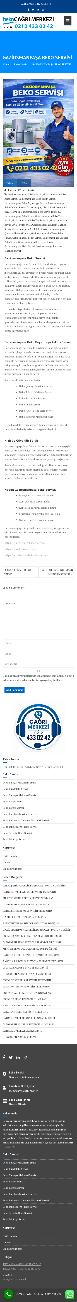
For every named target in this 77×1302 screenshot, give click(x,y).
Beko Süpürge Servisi (14, 839)
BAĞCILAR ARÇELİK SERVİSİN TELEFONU (27, 1005)
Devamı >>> (9, 1147)
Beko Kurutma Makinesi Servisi (20, 814)
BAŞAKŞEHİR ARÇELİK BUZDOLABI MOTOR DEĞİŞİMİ (34, 885)
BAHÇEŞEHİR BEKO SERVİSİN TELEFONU (27, 910)
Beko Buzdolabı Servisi (15, 789)
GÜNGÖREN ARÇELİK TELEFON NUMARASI (28, 1024)
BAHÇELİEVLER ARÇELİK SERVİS (22, 1030)
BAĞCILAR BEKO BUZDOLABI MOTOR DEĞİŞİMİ (31, 955)
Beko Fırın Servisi (13, 801)
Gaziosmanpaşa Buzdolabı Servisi (29, 229)
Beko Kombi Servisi (13, 807)
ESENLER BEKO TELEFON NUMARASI (25, 999)
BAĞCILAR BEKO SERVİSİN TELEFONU (25, 1011)
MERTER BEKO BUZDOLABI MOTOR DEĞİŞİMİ (30, 948)
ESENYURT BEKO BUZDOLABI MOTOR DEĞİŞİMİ (31, 923)
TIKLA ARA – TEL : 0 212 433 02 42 (21, 1268)
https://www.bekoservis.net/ (20, 549)
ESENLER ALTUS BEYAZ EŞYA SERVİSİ (25, 967)
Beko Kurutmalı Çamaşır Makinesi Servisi (26, 820)
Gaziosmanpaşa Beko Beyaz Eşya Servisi (25, 203)
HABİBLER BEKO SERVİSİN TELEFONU (25, 917)
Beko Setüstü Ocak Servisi (17, 833)
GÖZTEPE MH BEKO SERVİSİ (17, 572)
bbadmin (11, 190)
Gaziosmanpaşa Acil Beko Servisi (25, 194)
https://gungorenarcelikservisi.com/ (24, 542)
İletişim (7, 862)
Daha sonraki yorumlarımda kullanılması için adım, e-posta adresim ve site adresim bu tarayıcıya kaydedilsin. (38, 678)
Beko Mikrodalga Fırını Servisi (20, 826)
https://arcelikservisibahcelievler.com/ (26, 555)
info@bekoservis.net (14, 1279)
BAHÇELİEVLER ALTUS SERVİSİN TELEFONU (29, 891)
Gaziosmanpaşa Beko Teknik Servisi (30, 220)
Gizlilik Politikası (12, 868)
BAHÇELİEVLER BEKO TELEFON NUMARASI (29, 1018)
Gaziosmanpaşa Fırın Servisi (27, 237)
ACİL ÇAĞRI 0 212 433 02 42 (36, 3)
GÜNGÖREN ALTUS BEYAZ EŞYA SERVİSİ (27, 974)
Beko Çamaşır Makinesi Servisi (20, 795)
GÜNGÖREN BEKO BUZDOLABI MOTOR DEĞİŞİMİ (32, 942)
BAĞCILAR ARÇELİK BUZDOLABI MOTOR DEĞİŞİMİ (33, 961)
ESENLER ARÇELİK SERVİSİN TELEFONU (27, 980)
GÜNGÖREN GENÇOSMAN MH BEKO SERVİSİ (57, 572)
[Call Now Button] (8, 1294)
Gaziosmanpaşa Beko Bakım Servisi (37, 198)
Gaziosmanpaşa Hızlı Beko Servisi (36, 242)
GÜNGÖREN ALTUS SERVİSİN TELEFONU (27, 904)
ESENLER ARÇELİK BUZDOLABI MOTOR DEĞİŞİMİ (32, 936)
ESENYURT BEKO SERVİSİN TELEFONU (26, 986)
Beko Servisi (28, 190)
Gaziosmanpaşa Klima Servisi (19, 246)
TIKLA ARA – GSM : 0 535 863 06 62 (22, 1264)
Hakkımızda (10, 856)
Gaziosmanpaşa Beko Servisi (19, 216)
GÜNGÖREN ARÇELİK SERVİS (20, 1037)
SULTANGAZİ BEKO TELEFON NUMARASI (27, 992)
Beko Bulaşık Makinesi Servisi (19, 782)
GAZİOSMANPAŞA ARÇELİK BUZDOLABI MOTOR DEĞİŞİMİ (37, 929)
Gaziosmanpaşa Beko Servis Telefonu (40, 211)
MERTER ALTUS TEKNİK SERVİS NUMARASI (28, 898)
